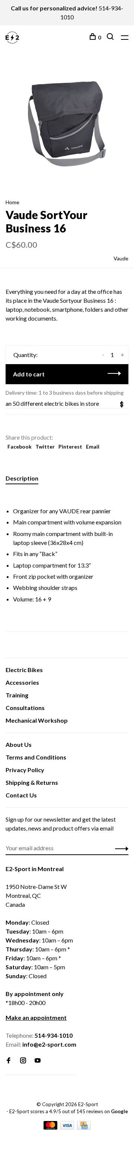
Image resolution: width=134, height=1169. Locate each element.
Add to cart (29, 374)
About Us (19, 744)
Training (17, 694)
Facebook (19, 446)
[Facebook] (9, 1060)
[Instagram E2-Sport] (23, 1060)
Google (119, 1111)
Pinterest (70, 446)
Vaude (121, 258)
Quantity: (25, 354)
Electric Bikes (24, 669)
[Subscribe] (119, 848)
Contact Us (21, 795)
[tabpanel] (67, 123)
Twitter (45, 446)
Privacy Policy (25, 769)
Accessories (22, 682)
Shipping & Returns (32, 782)
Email (92, 446)
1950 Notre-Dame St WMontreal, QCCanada (36, 895)
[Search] (111, 37)
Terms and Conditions (36, 757)
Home (12, 202)
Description (22, 478)
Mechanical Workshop (37, 720)
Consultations (25, 707)
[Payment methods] (51, 1127)
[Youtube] (38, 1060)
